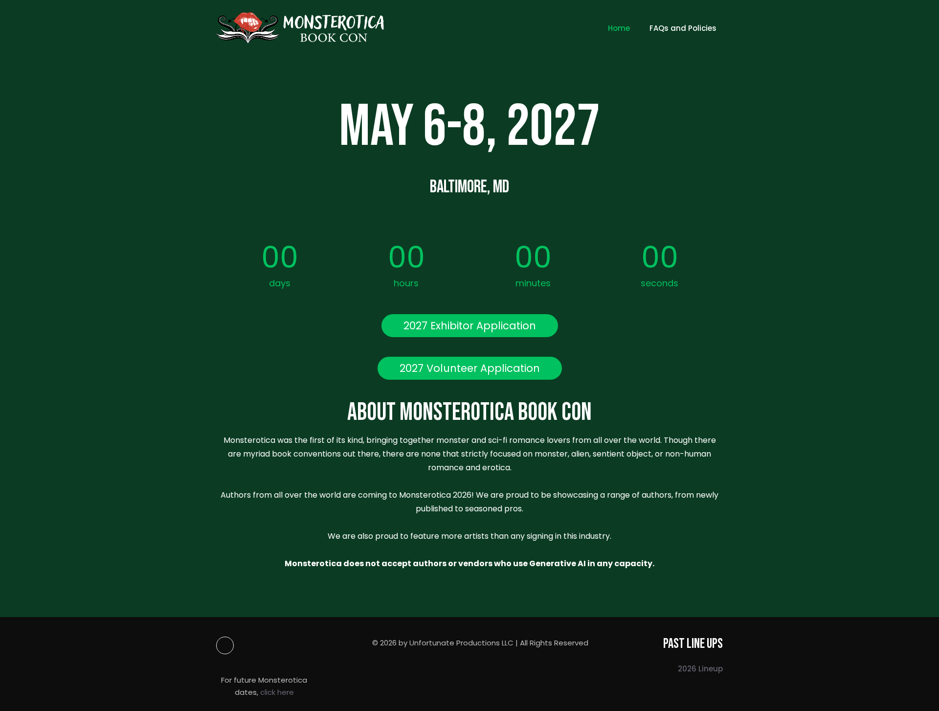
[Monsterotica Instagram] (266, 645)
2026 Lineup (700, 669)
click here (277, 692)
